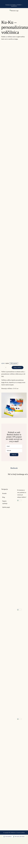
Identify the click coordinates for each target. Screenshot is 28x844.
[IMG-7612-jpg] (14, 203)
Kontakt (4, 493)
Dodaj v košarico (17, 367)
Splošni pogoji (6, 507)
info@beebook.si (14, 6)
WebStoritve (13, 832)
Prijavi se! (14, 454)
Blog (3, 497)
